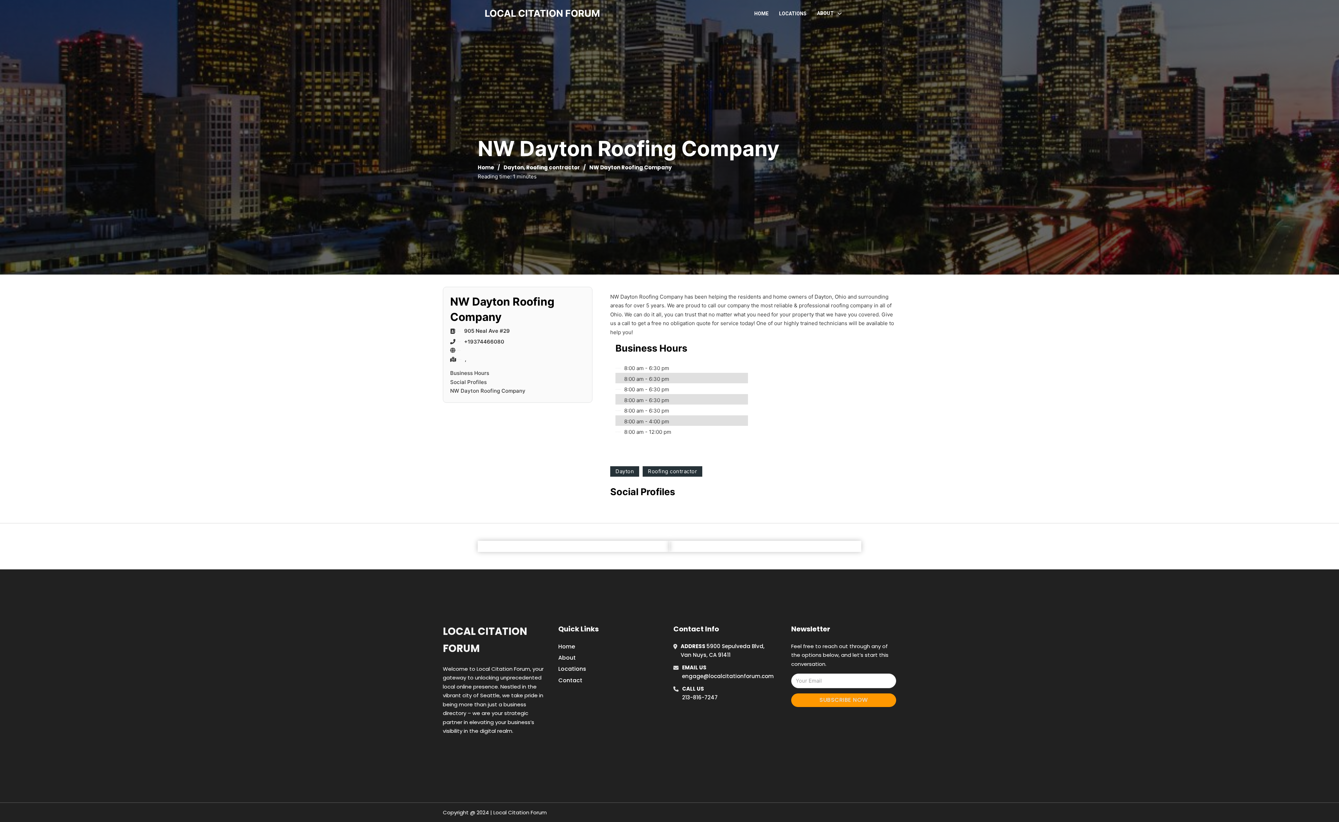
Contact (570, 680)
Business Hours (469, 373)
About (567, 658)
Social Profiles (468, 382)
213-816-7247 (700, 697)
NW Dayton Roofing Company (487, 390)
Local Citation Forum (485, 639)
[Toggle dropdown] (839, 13)
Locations (793, 13)
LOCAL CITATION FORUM (542, 13)
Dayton (514, 167)
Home (761, 13)
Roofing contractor (553, 167)
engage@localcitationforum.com (728, 676)
